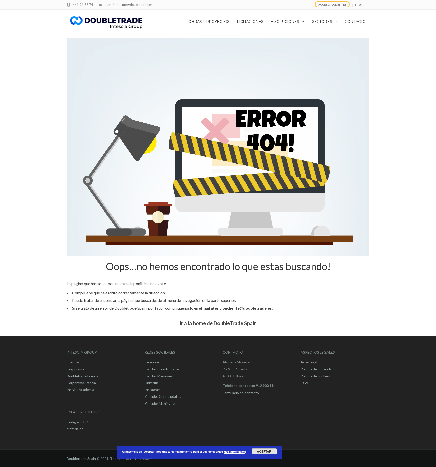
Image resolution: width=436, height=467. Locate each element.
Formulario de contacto (241, 393)
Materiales (75, 429)
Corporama (75, 369)
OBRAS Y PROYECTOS (208, 21)
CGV (304, 383)
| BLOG (357, 5)
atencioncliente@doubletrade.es (128, 5)
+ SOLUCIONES (285, 21)
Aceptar (264, 451)
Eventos (73, 362)
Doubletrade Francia (82, 376)
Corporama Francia (81, 383)
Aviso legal (309, 362)
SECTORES (322, 21)
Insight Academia (80, 389)
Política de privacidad (317, 369)
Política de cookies (315, 376)
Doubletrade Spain (81, 458)
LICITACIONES (250, 21)
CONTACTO (355, 21)
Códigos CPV (77, 422)
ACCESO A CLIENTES (332, 4)
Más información (235, 451)
